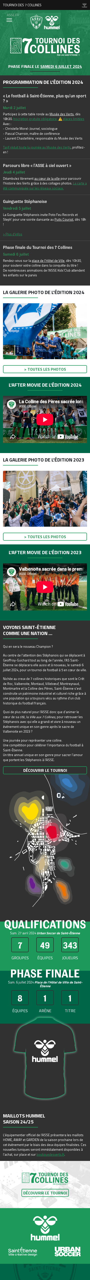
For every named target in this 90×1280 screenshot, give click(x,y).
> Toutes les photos (45, 369)
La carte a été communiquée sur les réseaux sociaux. (45, 186)
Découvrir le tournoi (45, 770)
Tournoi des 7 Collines (22, 4)
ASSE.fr (13, 14)
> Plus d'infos (12, 234)
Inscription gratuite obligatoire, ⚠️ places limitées (48, 118)
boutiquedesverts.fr (50, 1154)
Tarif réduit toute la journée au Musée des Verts (37, 147)
